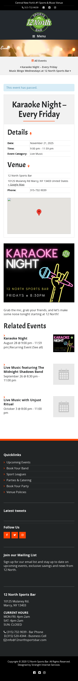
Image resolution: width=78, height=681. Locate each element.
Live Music (36, 153)
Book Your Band (17, 468)
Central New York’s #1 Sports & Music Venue (39, 2)
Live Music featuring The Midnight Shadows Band (24, 369)
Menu (41, 36)
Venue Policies (16, 492)
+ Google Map (16, 184)
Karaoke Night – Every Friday (39, 67)
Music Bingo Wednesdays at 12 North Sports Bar (39, 70)
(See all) (37, 347)
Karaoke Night (15, 338)
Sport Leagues (16, 474)
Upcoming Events (18, 462)
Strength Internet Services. (46, 664)
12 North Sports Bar (20, 175)
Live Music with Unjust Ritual (22, 402)
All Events (40, 60)
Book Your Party (18, 486)
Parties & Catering (19, 480)
